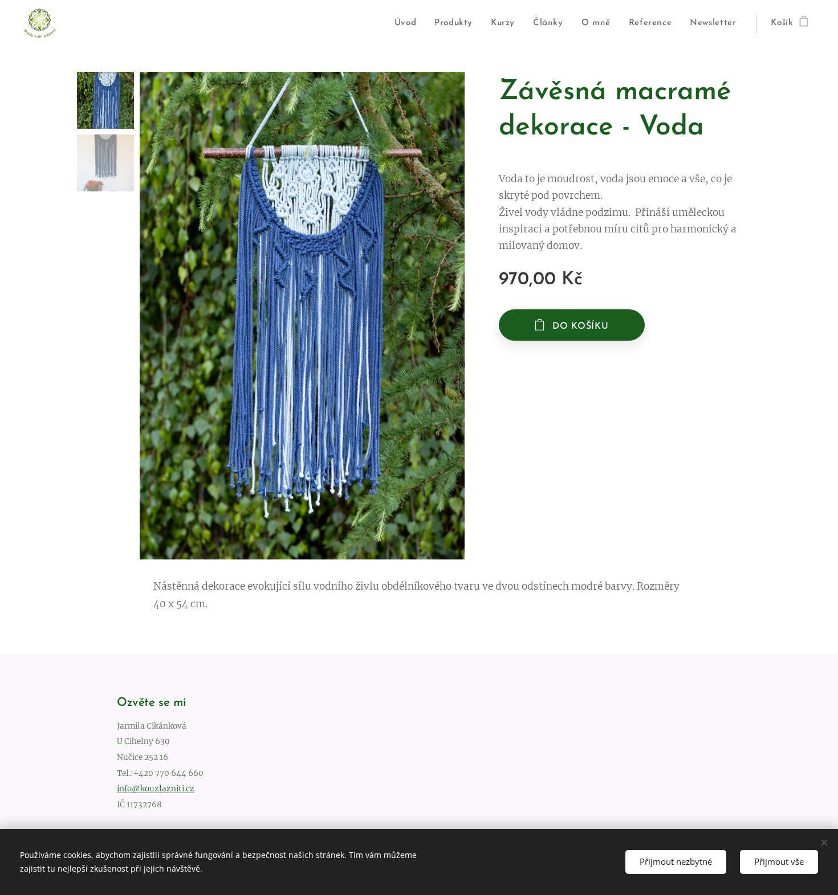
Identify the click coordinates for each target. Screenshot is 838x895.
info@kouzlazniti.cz (155, 789)
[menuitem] (408, 23)
